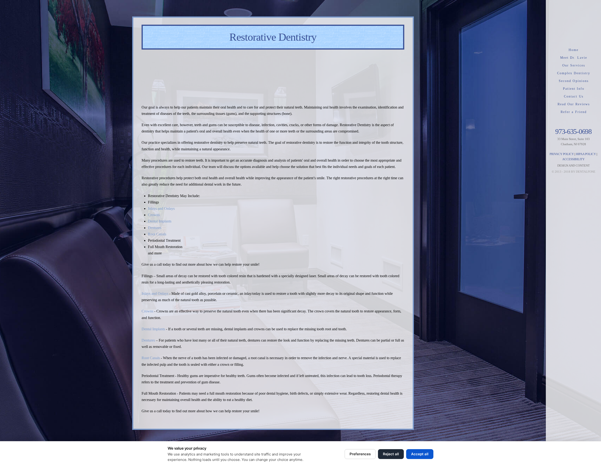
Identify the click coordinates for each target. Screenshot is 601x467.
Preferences (360, 454)
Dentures (154, 228)
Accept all (419, 454)
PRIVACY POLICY (562, 154)
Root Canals (157, 234)
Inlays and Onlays (161, 208)
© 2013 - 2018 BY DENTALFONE (573, 171)
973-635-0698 (573, 131)
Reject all (391, 454)
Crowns (154, 215)
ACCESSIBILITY (573, 159)
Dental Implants (159, 221)
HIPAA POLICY (586, 154)
